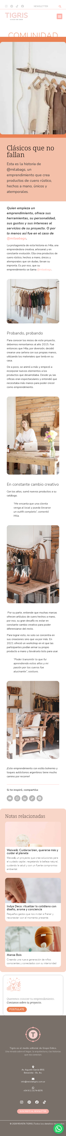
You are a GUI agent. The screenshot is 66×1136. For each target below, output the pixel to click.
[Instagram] (6, 6)
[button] (59, 16)
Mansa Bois (14, 955)
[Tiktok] (17, 6)
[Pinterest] (11, 6)
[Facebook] (22, 6)
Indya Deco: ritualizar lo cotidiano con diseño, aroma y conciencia (31, 907)
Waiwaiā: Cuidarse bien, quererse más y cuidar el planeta (32, 851)
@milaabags (16, 238)
